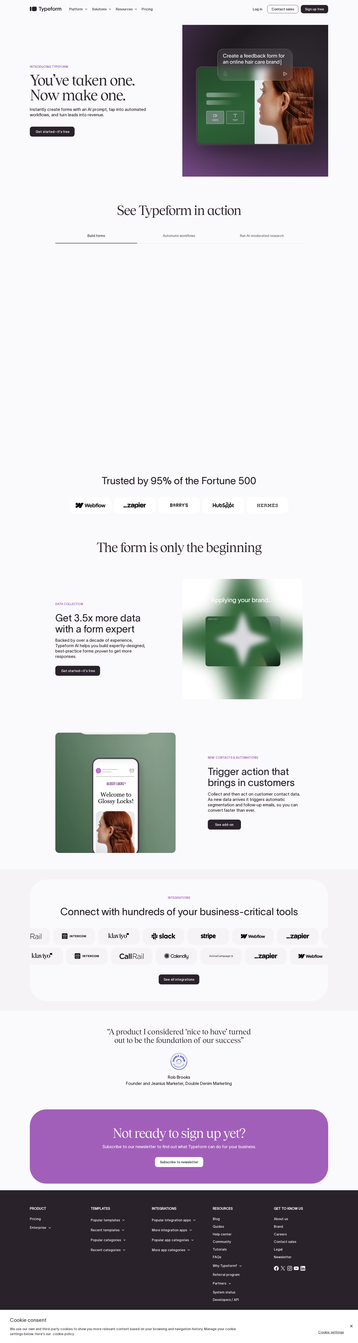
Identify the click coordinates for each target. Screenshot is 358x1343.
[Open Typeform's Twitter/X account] (283, 1268)
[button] (79, 9)
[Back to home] (45, 9)
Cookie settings (331, 1332)
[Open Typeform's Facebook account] (276, 1268)
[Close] (351, 1326)
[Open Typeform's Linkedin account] (302, 1268)
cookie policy (63, 1334)
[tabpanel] (179, 348)
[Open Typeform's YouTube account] (296, 1268)
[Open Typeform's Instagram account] (289, 1268)
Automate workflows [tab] (179, 236)
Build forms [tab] (96, 236)
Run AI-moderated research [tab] (262, 236)
